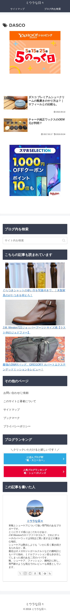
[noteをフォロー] (30, 573)
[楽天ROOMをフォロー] (40, 573)
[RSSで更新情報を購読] (50, 573)
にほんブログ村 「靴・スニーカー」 (35, 459)
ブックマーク (11, 417)
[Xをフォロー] (20, 573)
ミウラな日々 (35, 521)
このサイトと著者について (19, 401)
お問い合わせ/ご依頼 (16, 392)
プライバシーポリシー (17, 426)
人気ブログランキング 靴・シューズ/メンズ (35, 471)
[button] (64, 240)
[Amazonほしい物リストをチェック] (35, 573)
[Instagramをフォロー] (25, 573)
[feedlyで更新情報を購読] (45, 573)
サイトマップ (11, 409)
